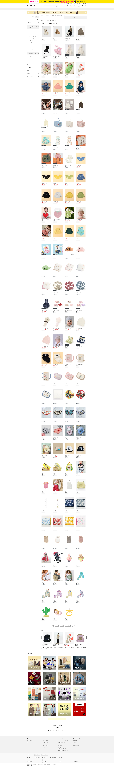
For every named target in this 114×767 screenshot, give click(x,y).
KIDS (37, 16)
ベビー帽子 (30, 42)
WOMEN (29, 16)
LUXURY (28, 742)
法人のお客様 (60, 747)
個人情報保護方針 (33, 764)
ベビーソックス (31, 38)
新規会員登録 (75, 740)
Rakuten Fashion (30, 740)
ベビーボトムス (31, 34)
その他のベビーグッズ (32, 53)
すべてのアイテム (45, 747)
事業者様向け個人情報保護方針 (41, 764)
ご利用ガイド (60, 743)
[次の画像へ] (86, 637)
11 (68, 625)
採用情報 (54, 764)
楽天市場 (84, 3)
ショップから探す (45, 742)
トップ (42, 15)
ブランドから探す (45, 740)
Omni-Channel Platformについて (63, 750)
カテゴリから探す (45, 743)
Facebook (75, 742)
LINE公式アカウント (76, 745)
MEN (33, 16)
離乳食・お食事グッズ (32, 49)
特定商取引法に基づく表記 (62, 748)
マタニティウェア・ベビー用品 (32, 27)
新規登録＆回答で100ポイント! (71, 3)
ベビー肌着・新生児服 (32, 29)
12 (70, 625)
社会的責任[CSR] (49, 764)
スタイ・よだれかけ (32, 44)
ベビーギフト (31, 51)
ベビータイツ (31, 40)
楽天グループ (79, 3)
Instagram (74, 743)
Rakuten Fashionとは (61, 742)
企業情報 (28, 764)
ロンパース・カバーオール (33, 36)
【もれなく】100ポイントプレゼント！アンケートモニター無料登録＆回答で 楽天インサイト (48, 757)
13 (72, 625)
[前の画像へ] (41, 637)
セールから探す (45, 745)
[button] (47, 639)
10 (67, 625)
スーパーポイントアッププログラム (63, 740)
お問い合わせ (60, 745)
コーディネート (75, 17)
